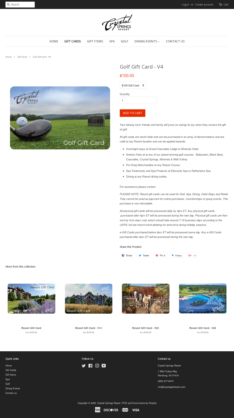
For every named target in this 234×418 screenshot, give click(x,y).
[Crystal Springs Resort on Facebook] (90, 366)
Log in (185, 4)
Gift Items (95, 41)
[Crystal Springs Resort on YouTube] (104, 366)
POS (124, 403)
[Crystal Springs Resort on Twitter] (84, 366)
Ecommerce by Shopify (144, 403)
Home (53, 41)
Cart (226, 4)
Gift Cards (72, 41)
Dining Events (146, 41)
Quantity (125, 94)
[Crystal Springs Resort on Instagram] (97, 366)
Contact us (175, 41)
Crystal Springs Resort (108, 403)
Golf (124, 41)
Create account (204, 4)
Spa (112, 41)
